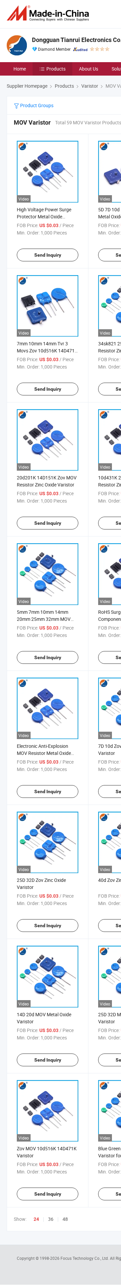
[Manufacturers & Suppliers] (49, 13)
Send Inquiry (47, 255)
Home (19, 69)
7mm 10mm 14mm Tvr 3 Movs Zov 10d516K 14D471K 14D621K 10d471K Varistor (47, 350)
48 (65, 1219)
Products (56, 69)
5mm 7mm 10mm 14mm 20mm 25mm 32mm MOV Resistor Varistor (44, 619)
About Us (88, 69)
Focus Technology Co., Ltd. (85, 1258)
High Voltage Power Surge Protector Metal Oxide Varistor (44, 216)
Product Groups (36, 105)
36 (50, 1219)
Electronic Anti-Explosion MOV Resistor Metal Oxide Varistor (44, 753)
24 (36, 1219)
